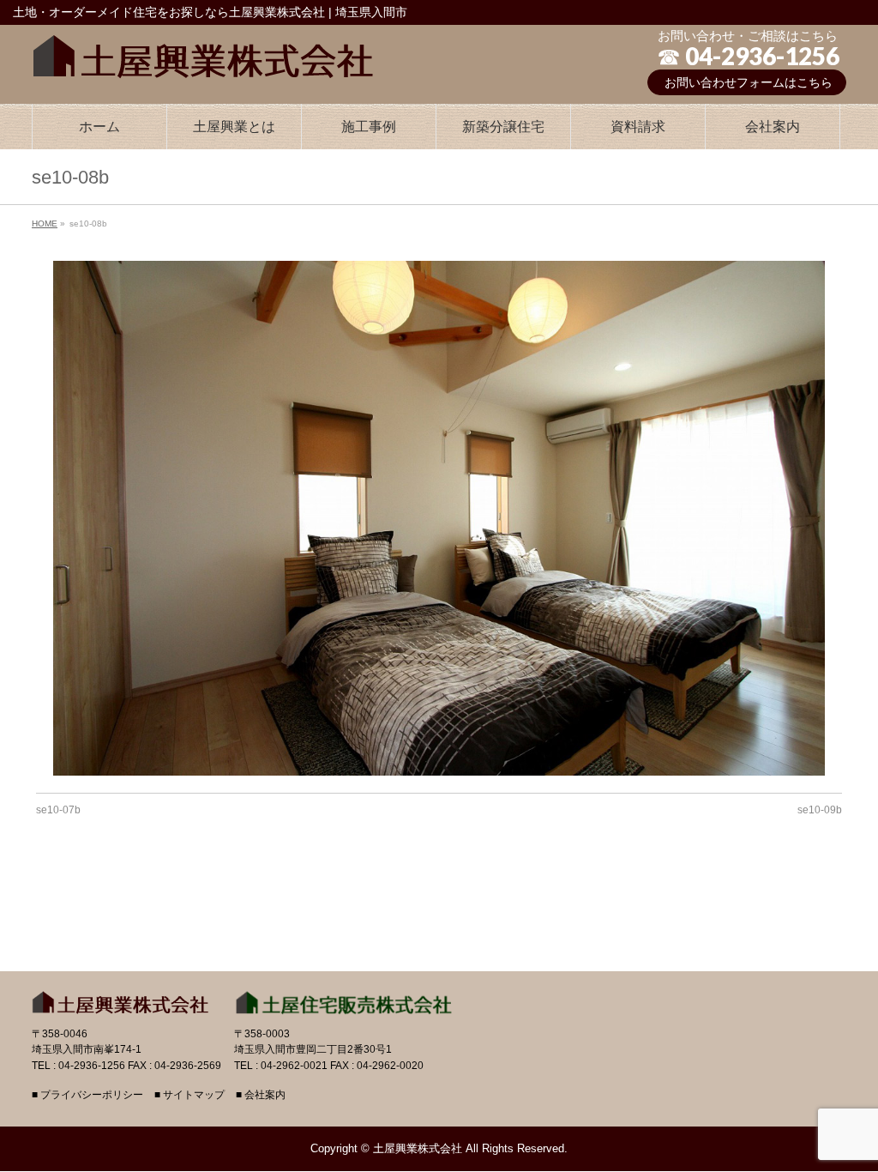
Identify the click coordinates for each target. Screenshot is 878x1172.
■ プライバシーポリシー (87, 1095)
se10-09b (819, 810)
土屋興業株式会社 (417, 1148)
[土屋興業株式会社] (203, 52)
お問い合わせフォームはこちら (749, 82)
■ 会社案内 (261, 1095)
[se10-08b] (439, 518)
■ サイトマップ (189, 1095)
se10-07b (58, 810)
